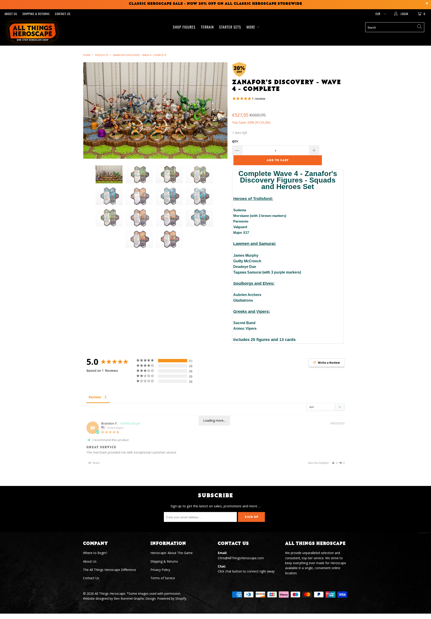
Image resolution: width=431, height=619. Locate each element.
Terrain (207, 27)
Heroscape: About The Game (171, 553)
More (251, 27)
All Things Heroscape (110, 593)
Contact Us (62, 13)
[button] (334, 463)
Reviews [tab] (95, 397)
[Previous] (91, 110)
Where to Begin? (95, 553)
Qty (235, 141)
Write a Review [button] (329, 363)
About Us (10, 13)
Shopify (180, 598)
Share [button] (96, 463)
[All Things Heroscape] (36, 32)
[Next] (220, 110)
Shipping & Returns (36, 13)
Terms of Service (162, 578)
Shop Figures (184, 27)
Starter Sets (230, 27)
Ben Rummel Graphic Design (135, 598)
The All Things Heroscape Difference (109, 570)
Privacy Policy (160, 570)
